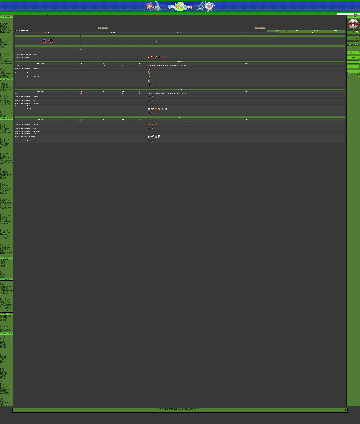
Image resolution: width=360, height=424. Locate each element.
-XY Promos (2, 378)
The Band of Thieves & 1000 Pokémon (5, 166)
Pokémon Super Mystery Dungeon (5, 169)
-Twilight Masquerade (4, 358)
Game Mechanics (3, 52)
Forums (13, 14)
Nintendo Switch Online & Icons (6, 252)
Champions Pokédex (49, 14)
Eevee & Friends (3, 328)
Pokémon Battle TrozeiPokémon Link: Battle (6, 163)
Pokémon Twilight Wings (5, 101)
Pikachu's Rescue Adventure (5, 316)
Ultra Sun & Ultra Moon (4, 149)
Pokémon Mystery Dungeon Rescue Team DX (5, 141)
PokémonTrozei (3, 222)
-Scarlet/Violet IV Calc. (4, 53)
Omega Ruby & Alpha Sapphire (6, 160)
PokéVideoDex (3, 108)
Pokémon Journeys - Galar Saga (6, 92)
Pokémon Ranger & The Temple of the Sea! (6, 292)
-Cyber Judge (2, 399)
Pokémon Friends (3, 126)
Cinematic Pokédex (4, 51)
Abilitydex (2, 47)
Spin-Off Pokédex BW (4, 50)
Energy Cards (2, 338)
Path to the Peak (3, 106)
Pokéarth (57, 14)
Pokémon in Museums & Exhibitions (5, 65)
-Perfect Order (3, 347)
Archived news (3, 19)
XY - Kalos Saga (3, 90)
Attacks (316, 30)
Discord (22, 14)
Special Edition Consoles (5, 247)
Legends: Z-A (2, 123)
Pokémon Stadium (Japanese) (6, 239)
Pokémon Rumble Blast (4, 185)
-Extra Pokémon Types (4, 336)
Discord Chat (2, 72)
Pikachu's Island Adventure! (5, 323)
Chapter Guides (3, 263)
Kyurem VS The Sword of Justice (6, 298)
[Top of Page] (346, 410)
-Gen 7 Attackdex (3, 41)
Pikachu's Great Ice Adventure (6, 324)
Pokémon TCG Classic (4, 341)
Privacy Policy (184, 408)
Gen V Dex (113, 32)
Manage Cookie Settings (194, 408)
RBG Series (2, 265)
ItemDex (1, 45)
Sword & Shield (3, 135)
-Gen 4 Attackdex (3, 38)
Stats (335, 30)
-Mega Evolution (3, 350)
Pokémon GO (2, 127)
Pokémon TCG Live (4, 146)
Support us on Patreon (180, 411)
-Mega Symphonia (3, 386)
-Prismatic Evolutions (4, 354)
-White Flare (2, 351)
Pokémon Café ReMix (4, 128)
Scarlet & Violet (3, 122)
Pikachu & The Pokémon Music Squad (6, 331)
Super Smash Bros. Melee (5, 232)
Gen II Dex (312, 32)
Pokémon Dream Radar (4, 179)
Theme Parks (2, 70)
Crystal (1, 228)
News (1, 18)
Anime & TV (6, 79)
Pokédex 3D (2, 186)
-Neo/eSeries (2, 371)
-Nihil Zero (2, 382)
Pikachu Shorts (6, 314)
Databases (6, 16)
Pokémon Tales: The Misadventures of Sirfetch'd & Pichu (6, 113)
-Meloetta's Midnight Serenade (6, 299)
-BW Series (2, 368)
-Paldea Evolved (3, 364)
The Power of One (3, 283)
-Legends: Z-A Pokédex (4, 33)
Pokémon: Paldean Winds (5, 104)
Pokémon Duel (3, 173)
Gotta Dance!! (3, 320)
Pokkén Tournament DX (4, 154)
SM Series (2, 277)
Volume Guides (3, 264)
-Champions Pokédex (4, 34)
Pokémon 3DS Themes (4, 248)
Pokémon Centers (3, 60)
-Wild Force (2, 398)
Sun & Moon (2, 148)
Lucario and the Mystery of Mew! (6, 290)
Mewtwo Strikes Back (4, 282)
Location (296, 30)
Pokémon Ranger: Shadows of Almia (6, 206)
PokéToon (2, 105)
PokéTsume (2, 116)
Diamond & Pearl (3, 193)
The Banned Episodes (4, 97)
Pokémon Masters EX (4, 129)
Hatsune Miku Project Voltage (6, 63)
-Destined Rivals (3, 352)
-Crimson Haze (3, 397)
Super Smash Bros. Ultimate (5, 157)
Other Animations (3, 109)
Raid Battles (2, 340)
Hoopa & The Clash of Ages (5, 304)
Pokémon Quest (3, 156)
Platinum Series (3, 271)
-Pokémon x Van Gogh (4, 66)
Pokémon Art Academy (4, 164)
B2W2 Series (2, 274)
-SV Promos (2, 375)
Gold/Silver (2, 227)
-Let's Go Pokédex (3, 27)
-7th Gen (1, 58)
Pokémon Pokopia (3, 125)
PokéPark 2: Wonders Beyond (6, 184)
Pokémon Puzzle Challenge (5, 230)
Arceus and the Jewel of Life (5, 295)
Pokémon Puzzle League (5, 236)
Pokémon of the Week (4, 54)
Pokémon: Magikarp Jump (5, 152)
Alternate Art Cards (4, 339)
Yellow (1, 235)
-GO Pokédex (2, 31)
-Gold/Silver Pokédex (4, 21)
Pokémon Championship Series (6, 61)
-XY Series (2, 367)
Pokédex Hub (28, 14)
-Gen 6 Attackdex (3, 40)
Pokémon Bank (3, 161)
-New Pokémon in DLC (4, 76)
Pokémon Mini (3, 231)
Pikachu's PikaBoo (3, 318)
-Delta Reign (2, 343)
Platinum (1, 194)
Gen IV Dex (180, 32)
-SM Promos (2, 377)
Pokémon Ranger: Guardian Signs (5, 196)
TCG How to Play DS (4, 190)
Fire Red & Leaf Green (4, 212)
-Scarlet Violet (3, 365)
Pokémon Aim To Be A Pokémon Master (6, 93)
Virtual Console (3, 246)
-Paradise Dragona (3, 394)
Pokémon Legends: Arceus (5, 136)
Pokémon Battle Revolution (5, 202)
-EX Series (2, 370)
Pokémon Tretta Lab (4, 180)
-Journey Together (3, 353)
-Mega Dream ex (3, 383)
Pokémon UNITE (3, 130)
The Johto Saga (3, 85)
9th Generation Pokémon (5, 75)
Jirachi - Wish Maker (4, 288)
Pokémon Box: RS (3, 218)
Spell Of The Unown (4, 284)
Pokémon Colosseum (4, 214)
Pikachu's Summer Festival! (5, 321)
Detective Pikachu (3, 155)
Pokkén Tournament (4, 172)
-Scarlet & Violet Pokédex (5, 32)
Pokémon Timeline (3, 59)
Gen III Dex (246, 32)
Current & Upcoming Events (5, 73)
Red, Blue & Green (3, 234)
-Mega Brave (2, 385)
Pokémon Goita (3, 254)
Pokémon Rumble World (5, 167)
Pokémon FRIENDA (4, 256)
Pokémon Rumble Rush (4, 153)
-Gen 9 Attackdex (3, 43)
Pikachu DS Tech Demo (4, 223)
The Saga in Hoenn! (4, 86)
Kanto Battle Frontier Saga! (5, 87)
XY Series (2, 275)
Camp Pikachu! (3, 319)
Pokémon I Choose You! (5, 307)
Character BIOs (3, 261)
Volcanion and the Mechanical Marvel (6, 306)
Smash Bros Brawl (3, 210)
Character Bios (3, 82)
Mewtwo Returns (3, 285)
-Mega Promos (3, 374)
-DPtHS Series (3, 369)
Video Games (6, 118)
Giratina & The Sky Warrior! (5, 294)
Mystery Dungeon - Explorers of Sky (6, 204)
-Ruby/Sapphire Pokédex (5, 22)
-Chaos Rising (3, 346)
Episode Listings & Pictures (5, 80)
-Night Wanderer (3, 396)
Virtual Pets (2, 250)
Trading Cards (7, 333)
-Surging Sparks (3, 355)
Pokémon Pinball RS (4, 219)
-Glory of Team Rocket (4, 389)
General (277, 30)
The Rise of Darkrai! (4, 293)
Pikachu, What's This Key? (5, 329)
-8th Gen (1, 57)
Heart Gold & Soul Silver (5, 195)
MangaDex (2, 260)
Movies (6, 279)
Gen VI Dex (47, 32)
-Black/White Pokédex (4, 24)
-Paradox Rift (2, 361)
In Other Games (3, 245)
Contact (17, 14)
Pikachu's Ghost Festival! (5, 322)
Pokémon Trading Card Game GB (6, 241)
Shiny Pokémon (3, 98)
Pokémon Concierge (4, 111)
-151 (1, 362)
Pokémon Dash (3, 216)
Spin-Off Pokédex (3, 48)
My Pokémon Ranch (4, 209)
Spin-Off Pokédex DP (4, 49)
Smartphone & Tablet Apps (5, 249)
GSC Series (2, 267)
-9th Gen (1, 56)
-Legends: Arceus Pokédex (5, 30)
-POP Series (2, 379)
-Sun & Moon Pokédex (4, 26)
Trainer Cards (2, 337)
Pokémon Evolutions (4, 102)
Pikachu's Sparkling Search (5, 325)
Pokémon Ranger (3, 220)
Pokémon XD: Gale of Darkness (6, 215)
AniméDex (2, 81)
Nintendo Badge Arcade (4, 175)
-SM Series (2, 366)
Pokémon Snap (3, 237)
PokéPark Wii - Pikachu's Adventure (5, 201)
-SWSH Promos (3, 376)
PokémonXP (2, 62)
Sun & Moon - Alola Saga (5, 91)
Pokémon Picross (3, 170)
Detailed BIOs (3, 262)
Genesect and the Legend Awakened (5, 301)
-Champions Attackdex (4, 44)
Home (8, 14)
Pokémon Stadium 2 (4, 229)
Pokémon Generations (4, 100)
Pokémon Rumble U (4, 181)
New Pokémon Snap (4, 144)
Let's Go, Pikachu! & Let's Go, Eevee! (6, 150)
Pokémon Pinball (3, 238)
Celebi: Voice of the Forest (5, 286)
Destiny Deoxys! (3, 289)
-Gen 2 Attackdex (3, 36)
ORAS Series (2, 276)
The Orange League (4, 84)
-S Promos (2, 404)
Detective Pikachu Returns (5, 132)
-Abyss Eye (2, 381)
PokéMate (2, 226)
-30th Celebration (3, 344)
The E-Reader (3, 225)
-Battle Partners (3, 391)
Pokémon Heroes (3, 287)
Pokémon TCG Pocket (4, 133)
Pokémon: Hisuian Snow (5, 103)
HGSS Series (2, 272)
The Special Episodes (4, 96)
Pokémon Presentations (4, 67)
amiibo (1, 251)
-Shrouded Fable (3, 357)
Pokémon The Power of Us (5, 308)
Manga (6, 258)
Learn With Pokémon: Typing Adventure (5, 189)
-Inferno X (2, 384)
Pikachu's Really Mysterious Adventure (5, 327)
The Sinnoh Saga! (3, 88)
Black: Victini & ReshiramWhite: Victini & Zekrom (6, 297)
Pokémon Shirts (3, 69)
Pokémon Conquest (4, 183)
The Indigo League (3, 83)
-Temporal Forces (3, 359)
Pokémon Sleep (3, 131)
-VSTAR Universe (3, 400)
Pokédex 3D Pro (3, 187)
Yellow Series (2, 266)
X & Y (1, 159)
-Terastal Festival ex (4, 392)
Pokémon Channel (3, 217)
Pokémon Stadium (3, 240)
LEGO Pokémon (3, 68)
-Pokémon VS (2, 401)
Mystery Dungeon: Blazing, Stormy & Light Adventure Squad (6, 199)
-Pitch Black (2, 345)
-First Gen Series (3, 372)
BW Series (2, 273)
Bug (214, 40)
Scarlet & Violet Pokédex (38, 14)
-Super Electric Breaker (4, 393)
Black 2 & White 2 (3, 178)
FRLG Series (2, 269)
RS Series (2, 268)
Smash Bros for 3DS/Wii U (5, 174)
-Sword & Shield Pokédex (5, 28)
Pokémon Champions (4, 124)
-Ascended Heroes (3, 348)
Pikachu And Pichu (3, 317)
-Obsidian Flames (3, 363)
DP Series (2, 270)
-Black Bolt (2, 387)
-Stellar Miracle (3, 395)
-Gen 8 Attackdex (3, 42)
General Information (4, 259)
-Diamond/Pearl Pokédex (5, 23)
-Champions (2, 55)
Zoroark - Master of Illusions (5, 296)
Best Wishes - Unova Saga (5, 89)
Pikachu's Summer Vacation (5, 315)
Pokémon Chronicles (4, 95)
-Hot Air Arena (3, 390)
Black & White (3, 177)
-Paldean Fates (3, 360)
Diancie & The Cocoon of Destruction (5, 303)
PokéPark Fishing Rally (4, 224)
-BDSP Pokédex (3, 29)
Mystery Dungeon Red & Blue (6, 221)
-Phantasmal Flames (4, 349)
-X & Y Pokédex (3, 25)
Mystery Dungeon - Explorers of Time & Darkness (6, 208)
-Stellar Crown (3, 356)
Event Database (3, 74)
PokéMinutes (2, 107)
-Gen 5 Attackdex (3, 39)
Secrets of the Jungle (4, 310)
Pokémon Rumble (3, 197)
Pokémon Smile (3, 142)
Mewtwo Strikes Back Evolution (6, 309)
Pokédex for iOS (3, 191)
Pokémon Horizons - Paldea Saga (6, 94)
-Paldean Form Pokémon (5, 77)
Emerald (1, 213)
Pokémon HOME (3, 137)
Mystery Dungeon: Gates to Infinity (5, 182)
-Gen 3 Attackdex (3, 37)
